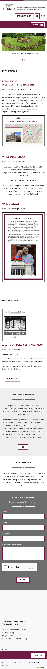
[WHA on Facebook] (41, 16)
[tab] (22, 60)
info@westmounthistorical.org (14, 638)
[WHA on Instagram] (44, 16)
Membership (24, 16)
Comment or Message (12, 544)
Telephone (7, 533)
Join (23, 447)
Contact (38, 655)
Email (5, 523)
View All (12, 379)
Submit (23, 580)
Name (5, 512)
